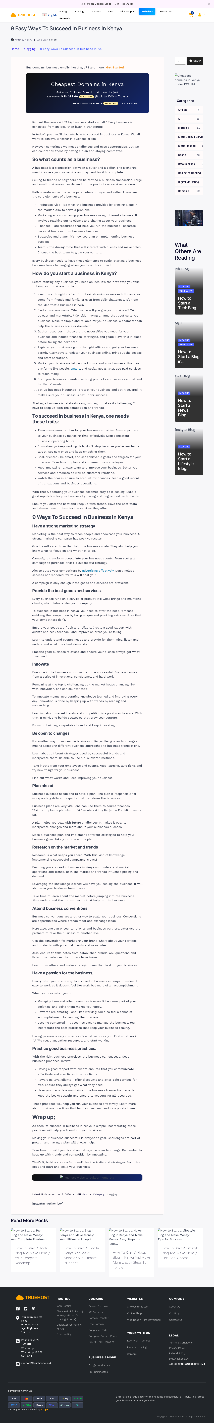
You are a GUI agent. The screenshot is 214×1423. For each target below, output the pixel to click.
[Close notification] (209, 4)
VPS (110, 11)
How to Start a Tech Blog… (188, 303)
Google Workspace (100, 1365)
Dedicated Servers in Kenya (69, 1326)
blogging (53, 40)
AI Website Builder (138, 1306)
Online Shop (134, 1313)
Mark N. (28, 40)
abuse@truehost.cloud (191, 1363)
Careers (132, 1354)
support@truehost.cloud (36, 1363)
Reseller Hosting (136, 1347)
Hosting (79, 11)
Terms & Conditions (181, 1342)
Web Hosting (186, 291)
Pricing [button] (63, 11)
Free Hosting (64, 1334)
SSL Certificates (98, 1371)
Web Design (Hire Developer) (144, 1319)
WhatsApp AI (127, 11)
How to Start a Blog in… (188, 356)
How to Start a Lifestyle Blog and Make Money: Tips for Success (180, 1253)
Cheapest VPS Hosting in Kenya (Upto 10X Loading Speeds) (70, 1315)
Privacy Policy (177, 1348)
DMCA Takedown (179, 1358)
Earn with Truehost (138, 1340)
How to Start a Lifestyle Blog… (186, 461)
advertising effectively (98, 570)
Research (64, 18)
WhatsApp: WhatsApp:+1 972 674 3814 (31, 1352)
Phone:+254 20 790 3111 (30, 1341)
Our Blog (174, 1313)
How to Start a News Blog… (184, 407)
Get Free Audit (124, 3)
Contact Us (175, 1319)
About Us (174, 1306)
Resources (166, 11)
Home (15, 49)
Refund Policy (177, 1353)
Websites (147, 11)
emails (75, 368)
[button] (49, 15)
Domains (96, 11)
